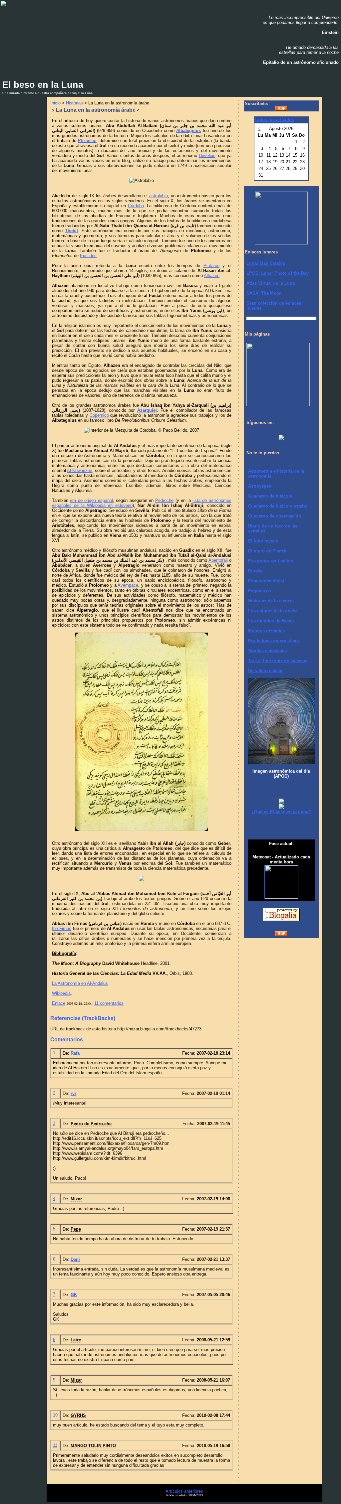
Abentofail (218, 560)
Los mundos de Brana (271, 620)
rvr (73, 1093)
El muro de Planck (267, 550)
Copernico (99, 415)
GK (74, 1294)
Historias (74, 102)
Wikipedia (61, 993)
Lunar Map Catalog (265, 263)
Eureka (255, 570)
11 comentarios (109, 1003)
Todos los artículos (274, 119)
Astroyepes (259, 486)
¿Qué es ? (281, 811)
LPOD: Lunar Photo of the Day (277, 273)
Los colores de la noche (273, 610)
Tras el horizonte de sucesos (277, 660)
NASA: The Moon (264, 293)
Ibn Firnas (61, 928)
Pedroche (164, 500)
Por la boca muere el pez (274, 640)
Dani (75, 1259)
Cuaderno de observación (274, 516)
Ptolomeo (87, 140)
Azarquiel (147, 410)
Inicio (55, 102)
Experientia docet (266, 580)
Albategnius (188, 130)
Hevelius (207, 155)
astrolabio (158, 195)
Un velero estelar (265, 670)
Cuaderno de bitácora (270, 496)
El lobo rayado (263, 540)
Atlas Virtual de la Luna (270, 283)
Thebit (71, 230)
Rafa (75, 1053)
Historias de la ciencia (271, 600)
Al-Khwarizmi (79, 470)
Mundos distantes (266, 630)
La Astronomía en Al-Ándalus (80, 983)
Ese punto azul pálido (270, 560)
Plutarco (211, 265)
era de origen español (91, 500)
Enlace (58, 1003)
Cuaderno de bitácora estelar (277, 506)
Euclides (88, 255)
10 (55, 1415)
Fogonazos (259, 590)
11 (55, 1445)
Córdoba (136, 205)
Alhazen (211, 275)
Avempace (128, 585)
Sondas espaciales (267, 650)
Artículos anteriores (184, 1491)
